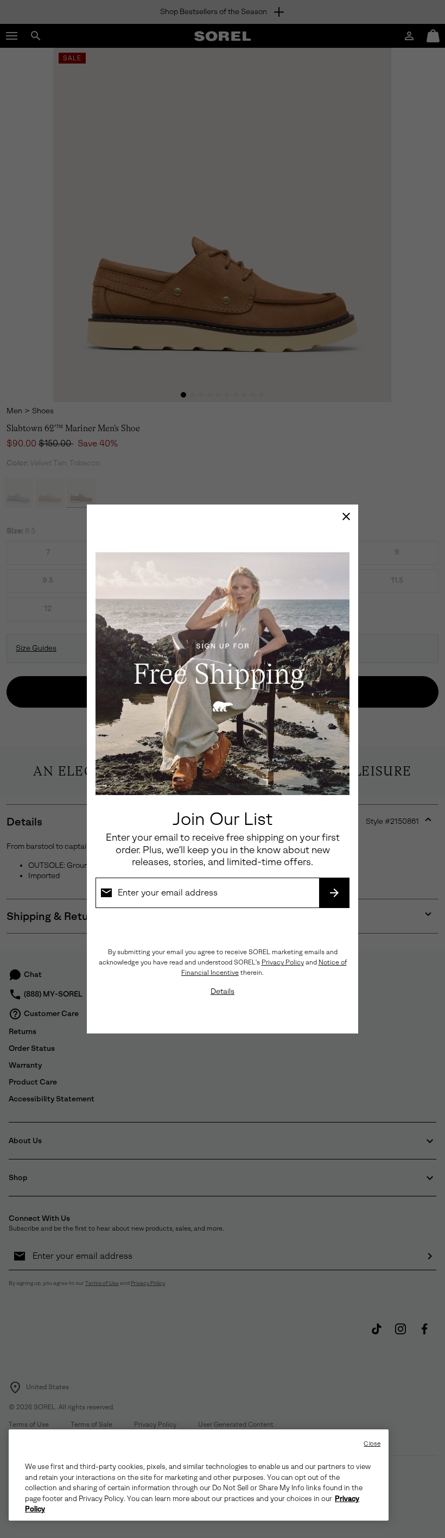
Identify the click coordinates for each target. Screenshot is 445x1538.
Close (372, 1444)
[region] (199, 1475)
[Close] (346, 516)
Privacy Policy (283, 962)
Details (222, 991)
